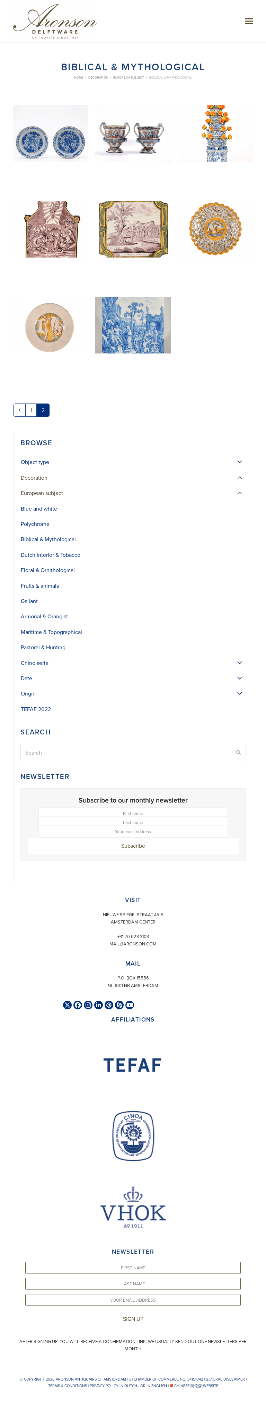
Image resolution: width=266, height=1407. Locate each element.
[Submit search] (238, 752)
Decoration (34, 477)
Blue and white (39, 508)
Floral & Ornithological (48, 570)
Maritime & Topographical (51, 632)
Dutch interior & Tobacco (50, 555)
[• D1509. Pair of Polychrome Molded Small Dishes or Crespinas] (215, 242)
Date (26, 678)
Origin (28, 693)
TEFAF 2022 (36, 709)
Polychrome (35, 524)
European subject (42, 493)
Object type (35, 462)
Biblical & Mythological (48, 539)
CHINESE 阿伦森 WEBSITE (195, 1386)
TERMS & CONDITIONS (67, 1386)
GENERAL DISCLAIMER (225, 1379)
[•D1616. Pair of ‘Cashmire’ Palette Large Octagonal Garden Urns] (132, 147)
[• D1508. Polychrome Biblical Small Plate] (50, 338)
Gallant (29, 601)
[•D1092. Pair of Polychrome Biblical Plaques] (132, 242)
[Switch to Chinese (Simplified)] (6, 1400)
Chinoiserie (34, 663)
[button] (249, 21)
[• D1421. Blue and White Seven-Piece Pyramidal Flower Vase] (215, 147)
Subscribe (133, 845)
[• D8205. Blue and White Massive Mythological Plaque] (132, 338)
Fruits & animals (40, 585)
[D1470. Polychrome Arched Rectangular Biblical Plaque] (50, 242)
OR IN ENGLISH (153, 1386)
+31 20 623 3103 (133, 936)
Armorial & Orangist (44, 616)
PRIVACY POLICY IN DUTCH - (114, 1386)
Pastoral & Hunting (43, 647)
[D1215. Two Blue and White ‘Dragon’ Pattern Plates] (50, 147)
